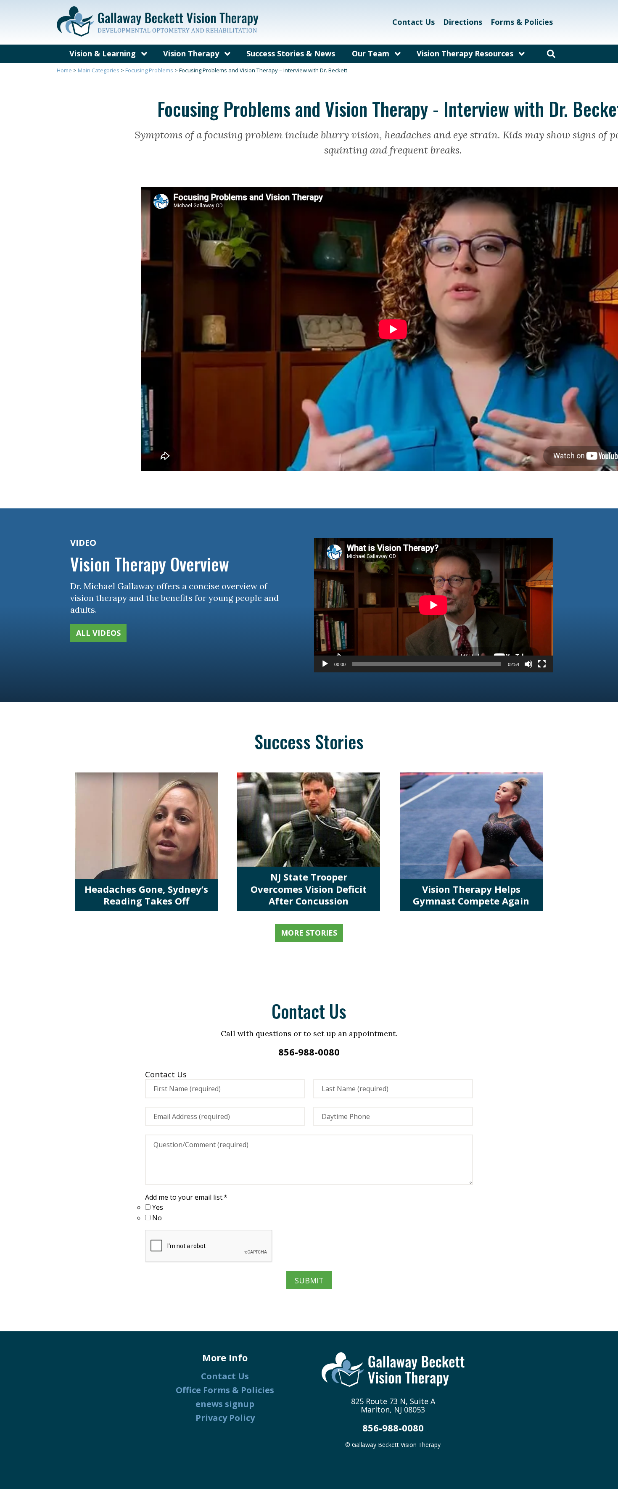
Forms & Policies (522, 22)
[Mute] (528, 664)
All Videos (98, 633)
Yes (157, 1207)
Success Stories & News (290, 53)
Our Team (370, 53)
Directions (462, 22)
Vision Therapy (191, 53)
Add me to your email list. (186, 1197)
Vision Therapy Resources (465, 53)
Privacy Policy (225, 1417)
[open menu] (144, 53)
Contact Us (413, 22)
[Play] (325, 664)
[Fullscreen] (542, 664)
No (157, 1217)
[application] (433, 605)
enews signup (224, 1404)
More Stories (309, 933)
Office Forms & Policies (225, 1390)
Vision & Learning (102, 53)
